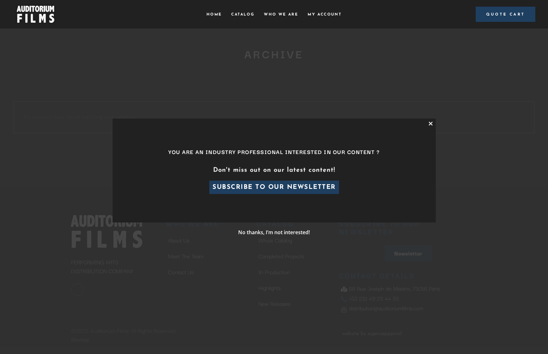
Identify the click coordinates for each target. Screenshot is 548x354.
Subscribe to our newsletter (274, 187)
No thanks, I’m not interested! (274, 232)
